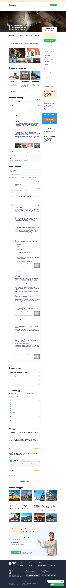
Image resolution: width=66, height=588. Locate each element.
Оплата (21, 565)
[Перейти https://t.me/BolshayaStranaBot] (49, 86)
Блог (29, 562)
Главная (10, 13)
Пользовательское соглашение (14, 581)
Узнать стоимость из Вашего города (16, 396)
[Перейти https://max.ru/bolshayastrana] (47, 86)
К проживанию (46, 55)
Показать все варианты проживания (24, 196)
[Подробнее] (23, 34)
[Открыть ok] (48, 575)
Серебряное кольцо (21, 29)
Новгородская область (23, 13)
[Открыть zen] (51, 575)
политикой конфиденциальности (26, 552)
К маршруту (46, 64)
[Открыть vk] (45, 575)
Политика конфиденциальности (26, 581)
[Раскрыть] (39, 152)
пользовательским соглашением (26, 553)
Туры (21, 562)
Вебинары (30, 565)
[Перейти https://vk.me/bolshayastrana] (45, 86)
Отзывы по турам (52, 565)
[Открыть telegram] (42, 575)
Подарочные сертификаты (42, 565)
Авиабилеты (40, 562)
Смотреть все (37, 99)
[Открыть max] (54, 575)
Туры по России (16, 13)
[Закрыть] (39, 105)
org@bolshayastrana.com (33, 572)
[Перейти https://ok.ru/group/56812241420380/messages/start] (52, 86)
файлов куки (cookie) (56, 581)
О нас (51, 562)
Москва (32, 4)
